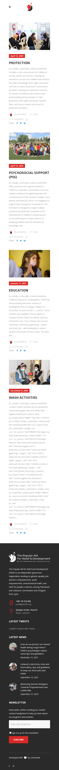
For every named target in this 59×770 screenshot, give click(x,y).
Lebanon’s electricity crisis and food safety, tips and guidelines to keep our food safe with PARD (35, 669)
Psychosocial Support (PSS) (29, 174)
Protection (19, 62)
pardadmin (22, 114)
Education (18, 290)
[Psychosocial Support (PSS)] (29, 146)
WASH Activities (23, 397)
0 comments (17, 119)
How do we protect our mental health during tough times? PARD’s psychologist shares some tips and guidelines (35, 649)
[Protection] (29, 36)
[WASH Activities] (29, 372)
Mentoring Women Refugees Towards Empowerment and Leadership (34, 687)
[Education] (29, 263)
